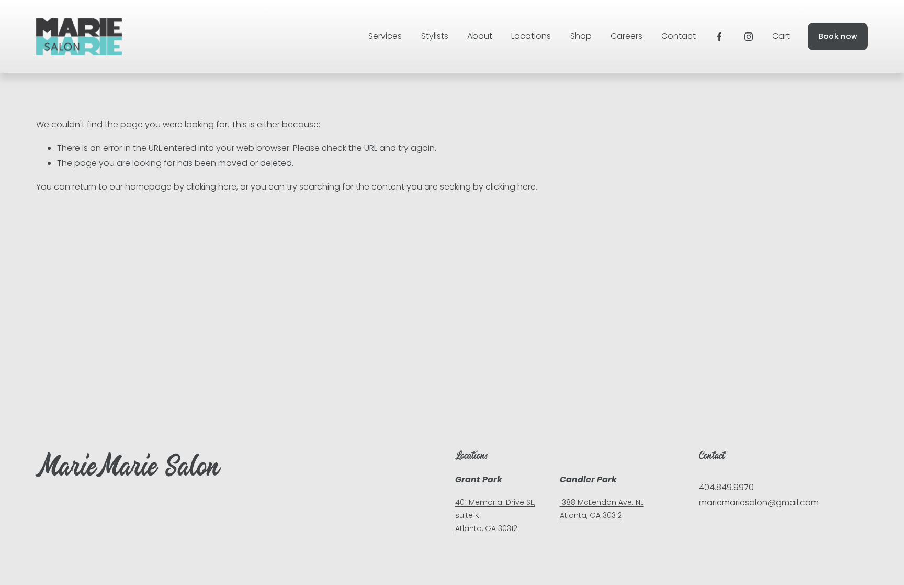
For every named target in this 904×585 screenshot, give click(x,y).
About (479, 36)
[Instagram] (748, 36)
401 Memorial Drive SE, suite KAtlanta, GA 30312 (495, 515)
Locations (531, 36)
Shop (581, 36)
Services (385, 36)
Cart (781, 36)
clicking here (211, 187)
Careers (626, 36)
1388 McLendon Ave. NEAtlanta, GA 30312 (602, 509)
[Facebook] (719, 36)
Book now (838, 36)
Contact (678, 36)
